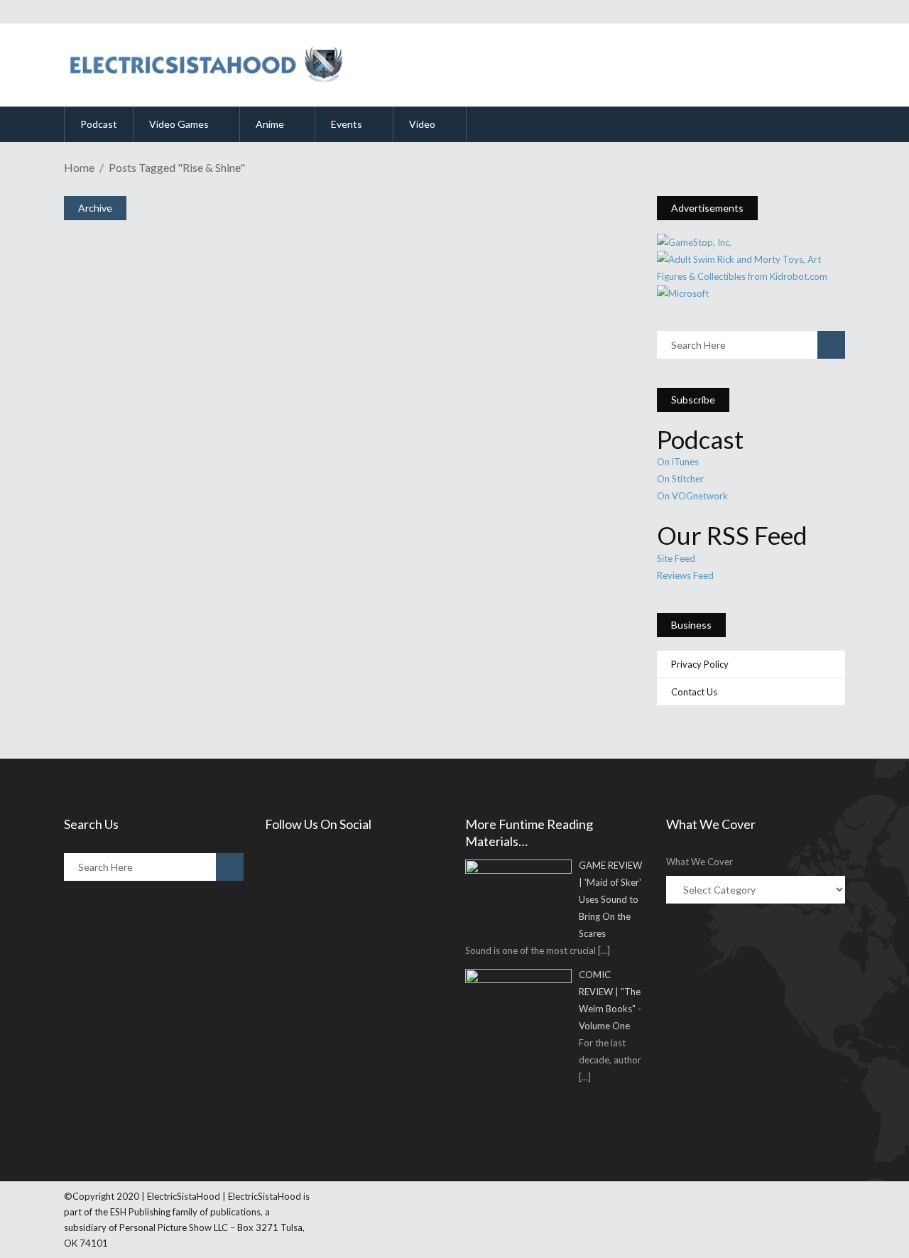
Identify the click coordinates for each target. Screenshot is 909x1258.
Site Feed (676, 558)
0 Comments (172, 547)
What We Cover (699, 861)
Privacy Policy (700, 664)
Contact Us (694, 692)
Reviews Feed (685, 575)
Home (79, 167)
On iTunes (678, 461)
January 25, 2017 (131, 513)
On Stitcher (680, 478)
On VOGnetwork (692, 495)
